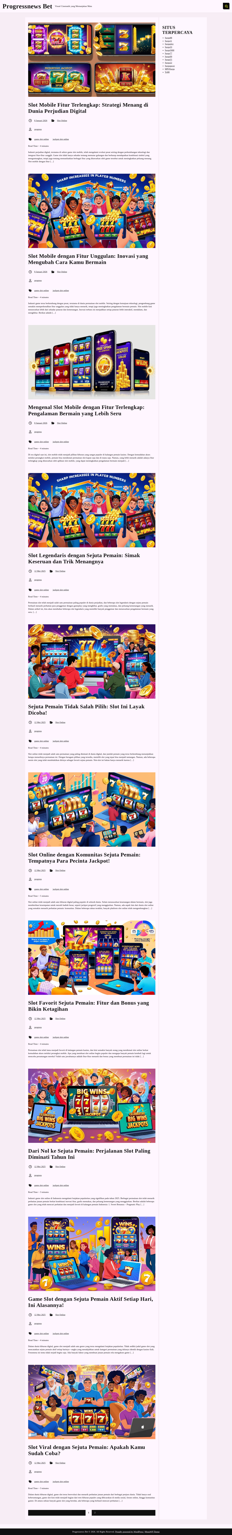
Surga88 (168, 38)
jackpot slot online (61, 139)
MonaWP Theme (152, 1532)
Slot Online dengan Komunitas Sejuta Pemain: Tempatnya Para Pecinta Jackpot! (84, 858)
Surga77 (168, 53)
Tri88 (167, 72)
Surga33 (168, 47)
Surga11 (168, 41)
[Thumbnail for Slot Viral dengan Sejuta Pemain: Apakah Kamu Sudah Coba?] (91, 1402)
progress (38, 129)
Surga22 (168, 62)
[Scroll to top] (225, 1524)
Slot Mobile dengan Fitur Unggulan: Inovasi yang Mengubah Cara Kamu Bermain (88, 259)
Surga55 (168, 59)
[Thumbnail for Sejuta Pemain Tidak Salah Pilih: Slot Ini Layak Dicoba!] (91, 661)
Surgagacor (170, 66)
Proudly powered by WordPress (129, 1532)
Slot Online (62, 120)
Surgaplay (169, 44)
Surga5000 (169, 50)
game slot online (41, 139)
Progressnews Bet (27, 6)
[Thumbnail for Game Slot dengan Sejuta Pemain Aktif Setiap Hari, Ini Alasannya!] (91, 1254)
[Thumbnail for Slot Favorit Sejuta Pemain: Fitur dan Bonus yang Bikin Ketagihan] (91, 957)
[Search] (226, 6)
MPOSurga (170, 69)
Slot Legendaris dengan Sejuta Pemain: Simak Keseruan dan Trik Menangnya (84, 558)
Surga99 (168, 56)
